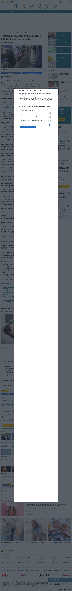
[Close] (55, 91)
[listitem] (36, 110)
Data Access (36, 130)
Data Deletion (29, 130)
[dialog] (36, 295)
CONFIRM (28, 126)
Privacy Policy (42, 130)
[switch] (49, 113)
